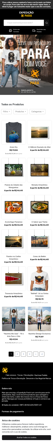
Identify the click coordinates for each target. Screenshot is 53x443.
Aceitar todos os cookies (26, 438)
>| (42, 354)
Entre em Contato (16, 31)
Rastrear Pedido (41, 375)
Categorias (36, 111)
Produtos (19, 111)
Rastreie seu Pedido (41, 31)
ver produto (13, 132)
